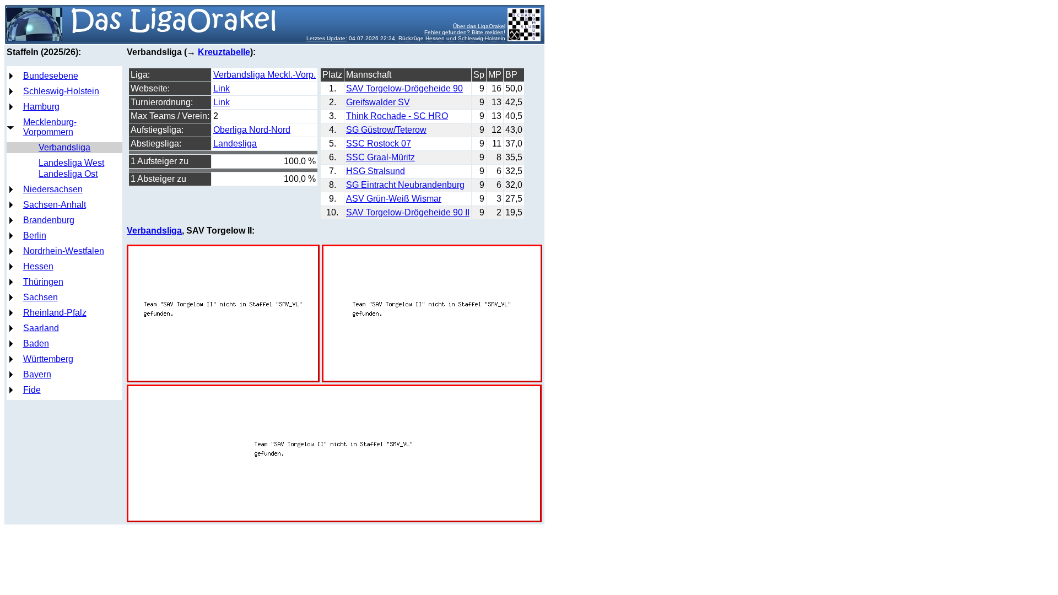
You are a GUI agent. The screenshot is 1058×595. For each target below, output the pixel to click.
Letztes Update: (326, 38)
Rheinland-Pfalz (55, 312)
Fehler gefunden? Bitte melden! (464, 32)
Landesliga (235, 143)
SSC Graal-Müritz (380, 157)
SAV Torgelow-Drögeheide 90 (404, 88)
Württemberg (48, 359)
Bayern (37, 374)
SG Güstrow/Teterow (386, 129)
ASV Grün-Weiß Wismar (393, 198)
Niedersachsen (53, 189)
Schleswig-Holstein (61, 91)
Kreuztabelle (224, 52)
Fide (32, 389)
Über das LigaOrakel (479, 26)
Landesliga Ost (68, 173)
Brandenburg (48, 220)
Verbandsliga (64, 147)
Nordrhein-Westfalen (63, 251)
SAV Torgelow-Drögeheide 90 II (407, 212)
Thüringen (43, 281)
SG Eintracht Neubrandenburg (405, 185)
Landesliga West (71, 162)
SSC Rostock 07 (378, 143)
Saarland (41, 328)
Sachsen (40, 297)
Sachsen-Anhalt (54, 204)
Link (221, 88)
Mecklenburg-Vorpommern (50, 127)
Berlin (34, 235)
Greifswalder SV (378, 102)
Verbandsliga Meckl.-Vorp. (264, 74)
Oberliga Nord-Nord (251, 129)
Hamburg (41, 106)
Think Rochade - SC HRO (397, 116)
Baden (36, 343)
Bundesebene (50, 75)
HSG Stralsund (375, 171)
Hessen (38, 266)
